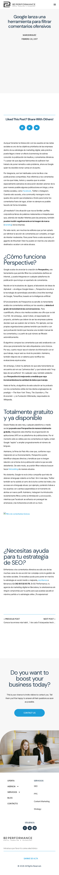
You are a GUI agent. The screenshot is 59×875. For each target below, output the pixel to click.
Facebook (27, 191)
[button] (55, 4)
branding (8, 225)
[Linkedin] (35, 828)
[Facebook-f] (25, 828)
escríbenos (42, 580)
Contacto (12, 804)
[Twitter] (30, 828)
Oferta (10, 781)
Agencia (11, 786)
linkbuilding (13, 469)
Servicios (12, 792)
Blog (9, 798)
